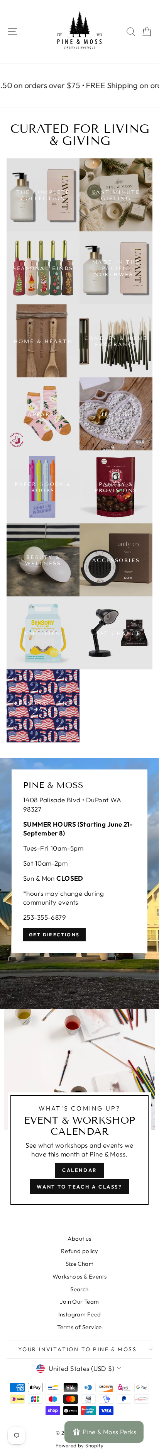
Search (79, 1289)
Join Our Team (79, 1301)
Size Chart (79, 1263)
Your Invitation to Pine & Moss (77, 1349)
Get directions (54, 934)
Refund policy (79, 1251)
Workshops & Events (79, 1276)
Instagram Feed (79, 1314)
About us (79, 1238)
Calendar (79, 1170)
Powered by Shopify (80, 1445)
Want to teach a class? (79, 1187)
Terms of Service (79, 1327)
